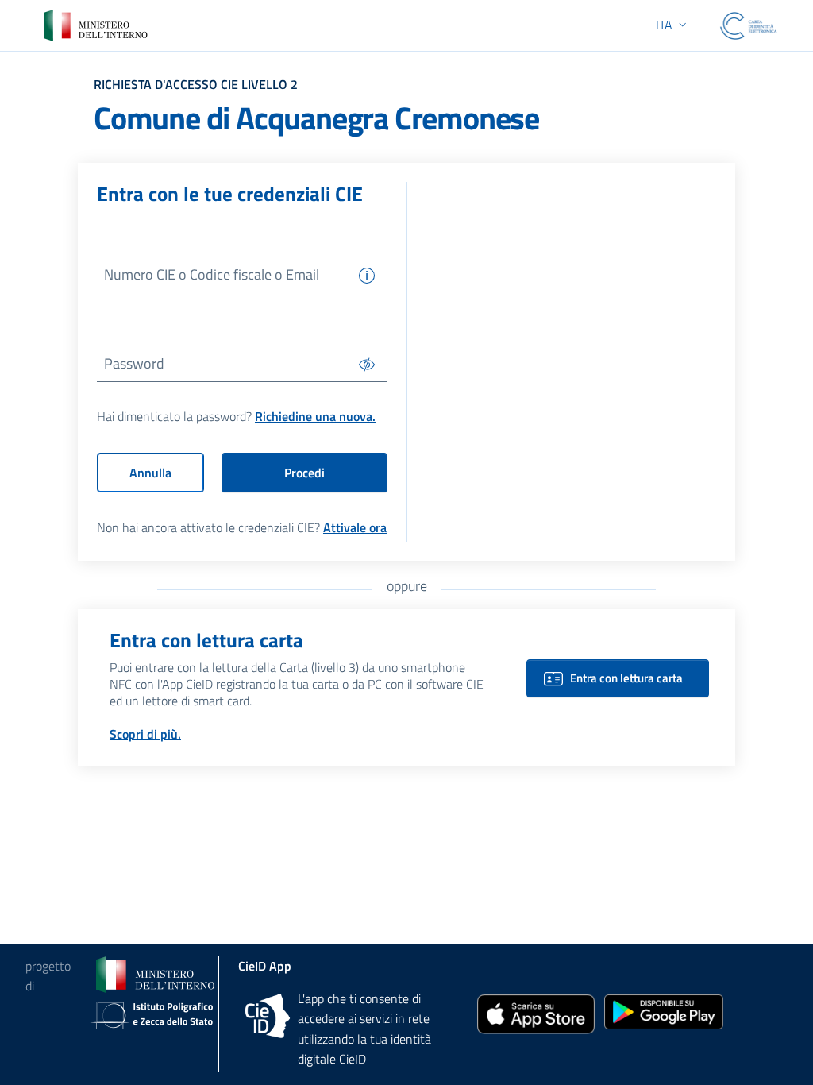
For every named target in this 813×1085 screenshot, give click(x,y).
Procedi (304, 472)
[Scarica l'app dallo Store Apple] (536, 1013)
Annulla (150, 472)
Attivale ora (355, 527)
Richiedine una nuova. (315, 416)
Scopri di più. (145, 733)
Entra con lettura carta (626, 678)
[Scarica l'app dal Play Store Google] (663, 1011)
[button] (673, 25)
